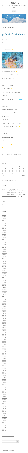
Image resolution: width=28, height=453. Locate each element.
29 (9, 173)
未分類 (8, 154)
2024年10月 (4, 253)
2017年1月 (4, 413)
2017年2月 (4, 411)
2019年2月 (4, 370)
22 (9, 171)
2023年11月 (4, 272)
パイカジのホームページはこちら (9, 180)
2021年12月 (4, 311)
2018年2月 (4, 391)
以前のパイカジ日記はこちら (8, 436)
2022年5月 (4, 303)
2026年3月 (4, 223)
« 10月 (3, 175)
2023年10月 (4, 273)
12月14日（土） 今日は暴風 (8, 189)
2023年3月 (4, 285)
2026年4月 (4, 222)
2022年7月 (4, 299)
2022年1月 (4, 310)
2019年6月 (4, 363)
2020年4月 (4, 346)
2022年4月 (4, 304)
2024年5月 (4, 261)
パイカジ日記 (14, 3)
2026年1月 (4, 227)
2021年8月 (4, 318)
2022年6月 (4, 301)
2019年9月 (4, 358)
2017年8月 (4, 401)
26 (23, 171)
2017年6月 (4, 405)
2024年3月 (4, 265)
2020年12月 (4, 332)
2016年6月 (4, 425)
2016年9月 (4, 420)
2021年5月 (4, 323)
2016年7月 (4, 424)
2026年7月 (4, 216)
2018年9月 (4, 379)
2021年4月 (4, 325)
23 (12, 171)
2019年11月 (4, 354)
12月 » (23, 175)
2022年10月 (4, 294)
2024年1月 (4, 268)
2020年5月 (4, 344)
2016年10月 (4, 418)
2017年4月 (4, 408)
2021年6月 (4, 322)
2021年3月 (4, 327)
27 (2, 173)
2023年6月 (4, 280)
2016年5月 (4, 427)
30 (12, 173)
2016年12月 (4, 415)
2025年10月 (4, 232)
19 (23, 170)
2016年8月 (4, 422)
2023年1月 (4, 289)
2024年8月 (4, 256)
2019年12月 (4, 353)
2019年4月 (4, 367)
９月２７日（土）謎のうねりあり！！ (10, 190)
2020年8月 (4, 339)
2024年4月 (4, 263)
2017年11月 (4, 396)
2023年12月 (4, 270)
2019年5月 (4, 365)
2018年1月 (4, 392)
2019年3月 (4, 368)
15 (9, 170)
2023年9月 (4, 275)
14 (5, 170)
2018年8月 (4, 380)
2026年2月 (4, 225)
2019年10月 (4, 356)
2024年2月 (4, 266)
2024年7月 (4, 258)
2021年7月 (4, 320)
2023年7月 (4, 278)
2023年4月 (4, 284)
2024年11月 (4, 251)
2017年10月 (4, 398)
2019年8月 (4, 360)
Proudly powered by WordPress (8, 450)
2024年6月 (4, 259)
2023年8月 (4, 277)
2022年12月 (4, 291)
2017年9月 (4, 399)
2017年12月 (4, 394)
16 (12, 170)
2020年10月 (4, 335)
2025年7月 (4, 237)
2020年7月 (4, 341)
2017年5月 (4, 406)
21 (5, 171)
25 (19, 171)
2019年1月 (4, 372)
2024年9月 (4, 254)
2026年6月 (4, 218)
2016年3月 (4, 430)
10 (16, 168)
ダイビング (4, 204)
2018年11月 (4, 375)
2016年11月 (4, 417)
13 (2, 170)
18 (19, 170)
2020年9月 (4, 337)
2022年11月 (4, 292)
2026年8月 (4, 215)
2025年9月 (4, 234)
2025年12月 (4, 228)
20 (2, 171)
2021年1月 (4, 330)
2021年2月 (4, 329)
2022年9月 (4, 296)
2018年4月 (4, 387)
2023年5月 (4, 282)
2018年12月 (4, 373)
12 (23, 168)
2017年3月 (4, 410)
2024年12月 (4, 249)
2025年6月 (4, 239)
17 (16, 170)
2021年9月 (4, 316)
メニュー (14, 11)
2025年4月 (4, 242)
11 (19, 168)
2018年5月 (4, 386)
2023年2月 (4, 287)
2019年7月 (4, 361)
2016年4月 (4, 429)
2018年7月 (4, 382)
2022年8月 (4, 297)
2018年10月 (4, 377)
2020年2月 (4, 349)
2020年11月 (4, 334)
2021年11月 (4, 313)
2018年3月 (4, 389)
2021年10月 (4, 315)
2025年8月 (4, 235)
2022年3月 (4, 306)
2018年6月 (4, 384)
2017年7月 (4, 403)
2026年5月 (4, 220)
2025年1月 (4, 247)
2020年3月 (4, 348)
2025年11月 (4, 230)
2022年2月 (4, 308)
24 (16, 171)
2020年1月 (4, 351)
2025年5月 (4, 240)
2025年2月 (4, 246)
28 (5, 173)
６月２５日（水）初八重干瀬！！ (9, 194)
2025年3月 (4, 244)
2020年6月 (4, 342)
